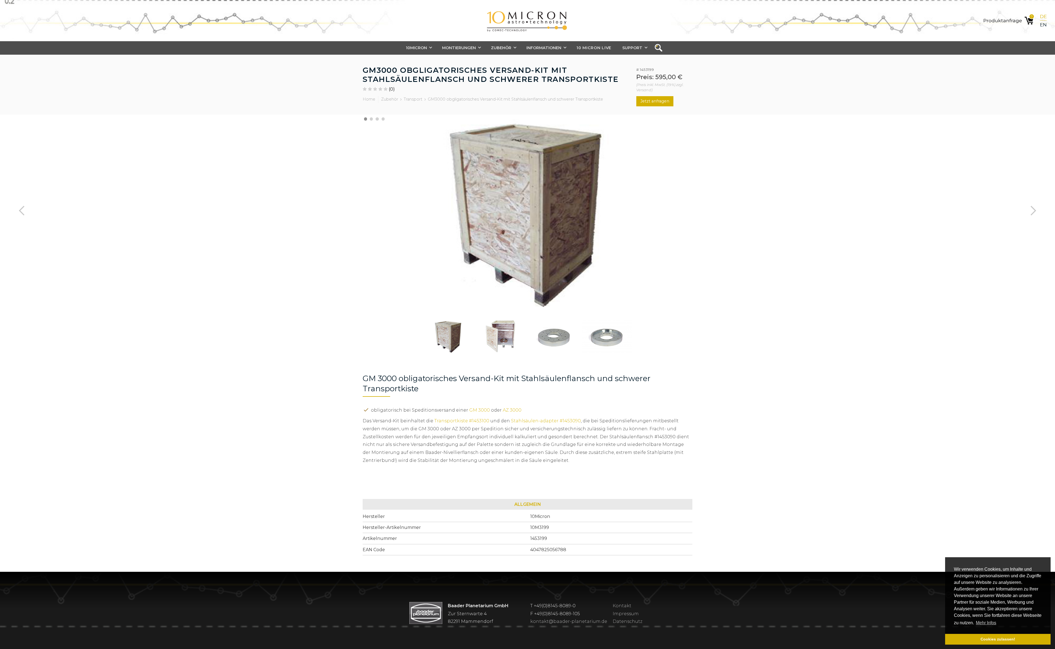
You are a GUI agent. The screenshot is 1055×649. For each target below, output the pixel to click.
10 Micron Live (593, 47)
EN (1043, 24)
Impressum (626, 613)
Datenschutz (627, 621)
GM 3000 (479, 410)
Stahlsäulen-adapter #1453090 (546, 420)
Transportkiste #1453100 (461, 420)
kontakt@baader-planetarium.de (568, 621)
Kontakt (622, 605)
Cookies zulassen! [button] (998, 639)
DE (1043, 16)
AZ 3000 (512, 410)
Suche (660, 48)
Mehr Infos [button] (986, 622)
